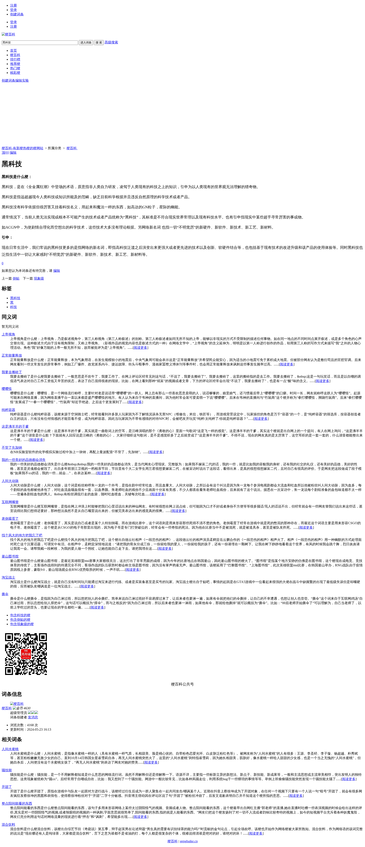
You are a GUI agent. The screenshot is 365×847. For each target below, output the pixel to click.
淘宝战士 (8, 577)
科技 (13, 307)
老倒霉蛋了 (10, 518)
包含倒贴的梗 (20, 619)
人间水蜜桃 (10, 749)
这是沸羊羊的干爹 (15, 426)
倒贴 (16, 278)
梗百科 (15, 55)
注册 (13, 5)
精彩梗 (15, 72)
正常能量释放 (12, 355)
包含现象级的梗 (22, 624)
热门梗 (15, 68)
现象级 (39, 278)
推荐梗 (15, 64)
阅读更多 (140, 347)
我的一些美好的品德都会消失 (24, 460)
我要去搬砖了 (12, 372)
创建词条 (17, 14)
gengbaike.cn (189, 841)
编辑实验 (22, 80)
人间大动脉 (10, 481)
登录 (13, 10)
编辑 (13, 152)
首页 (13, 50)
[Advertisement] (182, 114)
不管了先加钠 (12, 447)
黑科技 (15, 298)
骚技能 (7, 770)
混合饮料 (8, 824)
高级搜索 (111, 42)
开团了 (7, 787)
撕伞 (5, 594)
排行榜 (15, 59)
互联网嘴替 (10, 502)
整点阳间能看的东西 (17, 803)
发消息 (33, 717)
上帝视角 (8, 334)
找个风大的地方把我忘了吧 (22, 535)
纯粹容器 (8, 410)
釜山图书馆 (10, 556)
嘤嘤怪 (7, 389)
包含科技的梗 (20, 615)
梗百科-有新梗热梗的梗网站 (22, 148)
